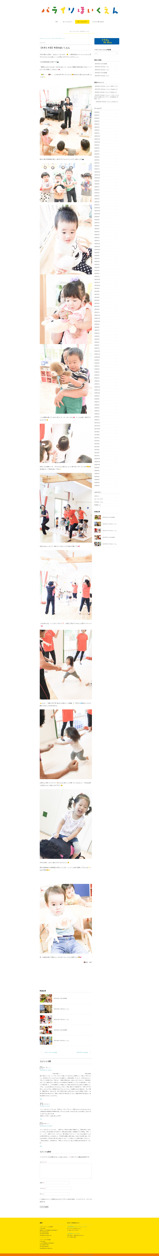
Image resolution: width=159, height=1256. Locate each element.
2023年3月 (96, 234)
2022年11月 (97, 246)
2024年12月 (97, 172)
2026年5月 (96, 121)
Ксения (114, 101)
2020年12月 (97, 315)
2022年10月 (97, 249)
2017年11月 (97, 425)
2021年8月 (96, 291)
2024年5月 (96, 192)
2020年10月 (97, 321)
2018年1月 (96, 419)
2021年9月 (96, 288)
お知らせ (96, 496)
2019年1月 (96, 384)
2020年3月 (96, 342)
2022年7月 (96, 258)
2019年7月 (96, 366)
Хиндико (113, 89)
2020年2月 (96, 345)
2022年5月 (96, 264)
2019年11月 (97, 354)
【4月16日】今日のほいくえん (101, 86)
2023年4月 (96, 231)
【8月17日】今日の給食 (82, 1052)
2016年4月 (96, 482)
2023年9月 (96, 216)
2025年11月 (97, 139)
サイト (42, 1194)
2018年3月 (96, 413)
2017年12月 (97, 422)
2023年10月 (97, 213)
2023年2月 (96, 237)
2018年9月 (96, 396)
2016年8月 (96, 470)
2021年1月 (96, 312)
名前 (42, 1182)
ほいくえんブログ (82, 21)
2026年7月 (96, 115)
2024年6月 (96, 189)
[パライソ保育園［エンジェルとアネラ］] (79, 7)
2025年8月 (96, 148)
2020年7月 (96, 330)
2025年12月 (97, 136)
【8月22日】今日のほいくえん (61, 1009)
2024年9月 (96, 181)
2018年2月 (96, 416)
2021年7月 (96, 294)
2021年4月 (96, 303)
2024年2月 (96, 201)
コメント (43, 1162)
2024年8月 (96, 184)
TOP (56, 21)
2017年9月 (96, 431)
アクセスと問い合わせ (98, 21)
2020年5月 (96, 336)
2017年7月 (96, 437)
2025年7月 (96, 151)
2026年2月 (96, 130)
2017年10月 (97, 428)
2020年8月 (96, 327)
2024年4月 (96, 195)
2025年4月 (96, 160)
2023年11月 (97, 210)
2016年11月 (97, 461)
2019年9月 (96, 360)
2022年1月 (96, 276)
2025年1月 (96, 169)
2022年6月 (96, 261)
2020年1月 (96, 348)
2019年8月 (96, 363)
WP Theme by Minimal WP (88, 1254)
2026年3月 (96, 127)
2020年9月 (96, 324)
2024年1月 (96, 204)
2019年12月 (97, 351)
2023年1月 (96, 240)
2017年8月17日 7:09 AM (45, 1070)
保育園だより (97, 505)
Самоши (112, 92)
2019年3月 (96, 378)
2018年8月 (96, 399)
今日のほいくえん (84, 31)
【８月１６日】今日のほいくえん (58, 38)
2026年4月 (96, 124)
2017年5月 (96, 443)
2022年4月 (96, 267)
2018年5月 (96, 408)
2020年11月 (97, 318)
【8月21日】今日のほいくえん (61, 1019)
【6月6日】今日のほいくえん (101, 92)
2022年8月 (96, 255)
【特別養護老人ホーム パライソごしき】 (77, 1226)
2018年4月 (96, 411)
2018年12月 (97, 387)
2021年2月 (96, 309)
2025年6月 (96, 154)
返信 (41, 1099)
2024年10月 (97, 178)
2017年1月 (96, 455)
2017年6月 (96, 440)
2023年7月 (96, 222)
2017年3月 (96, 449)
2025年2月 (96, 166)
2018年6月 (96, 405)
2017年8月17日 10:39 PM (46, 1126)
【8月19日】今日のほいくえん (61, 1040)
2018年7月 (96, 402)
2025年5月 (96, 157)
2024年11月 (97, 175)
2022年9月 (96, 252)
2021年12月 (97, 279)
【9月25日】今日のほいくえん (102, 101)
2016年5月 (96, 479)
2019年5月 (96, 372)
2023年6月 (96, 225)
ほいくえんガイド (67, 21)
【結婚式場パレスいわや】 (73, 1233)
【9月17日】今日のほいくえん (101, 89)
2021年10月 (97, 285)
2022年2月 (96, 273)
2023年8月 (96, 219)
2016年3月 (96, 485)
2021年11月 (97, 282)
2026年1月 (96, 133)
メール (42, 1188)
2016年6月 (96, 476)
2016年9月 (96, 467)
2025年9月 (96, 145)
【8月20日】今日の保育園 (60, 1030)
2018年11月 (97, 390)
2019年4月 (96, 375)
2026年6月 (96, 118)
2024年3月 (96, 198)
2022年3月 (96, 270)
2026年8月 (96, 112)
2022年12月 (97, 243)
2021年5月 (96, 300)
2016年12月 (97, 458)
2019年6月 (96, 369)
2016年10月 (97, 464)
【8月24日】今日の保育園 (60, 998)
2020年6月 (96, 333)
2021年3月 (96, 306)
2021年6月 (96, 297)
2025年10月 (97, 142)
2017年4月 (96, 446)
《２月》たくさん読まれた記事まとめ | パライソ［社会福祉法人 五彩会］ (106, 97)
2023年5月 (96, 228)
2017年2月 (96, 452)
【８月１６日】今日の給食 (50, 1052)
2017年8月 (96, 434)
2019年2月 (96, 381)
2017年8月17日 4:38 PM (45, 1106)
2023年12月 (97, 207)
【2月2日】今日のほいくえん (101, 95)
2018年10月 (97, 393)
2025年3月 (96, 163)
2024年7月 (96, 186)
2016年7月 (96, 473)
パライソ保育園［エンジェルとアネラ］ (74, 1254)
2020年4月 (96, 339)
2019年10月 (97, 357)
